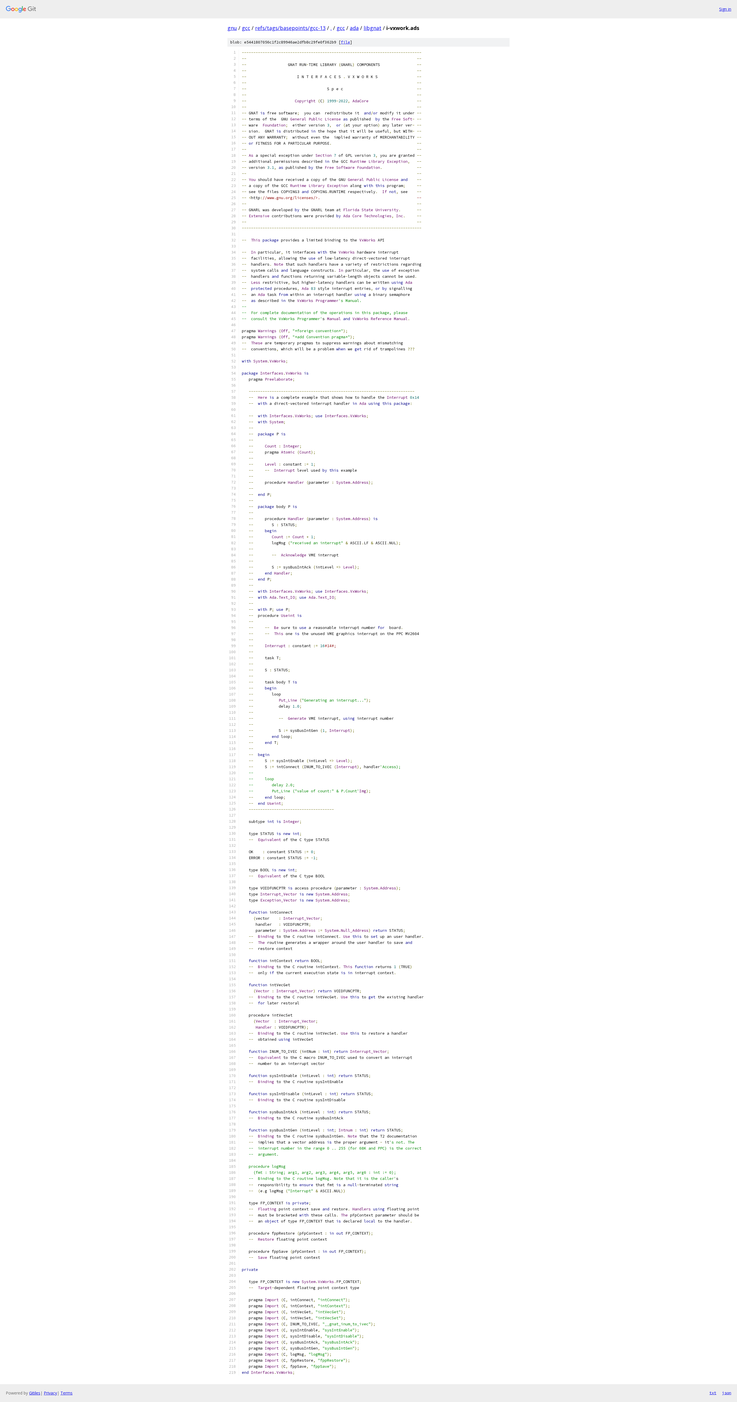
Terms (66, 1393)
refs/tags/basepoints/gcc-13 (290, 27)
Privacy (50, 1393)
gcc (246, 27)
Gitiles (34, 1393)
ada (354, 27)
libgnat (372, 27)
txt (712, 1392)
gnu (232, 27)
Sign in (725, 9)
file (345, 42)
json (726, 1392)
